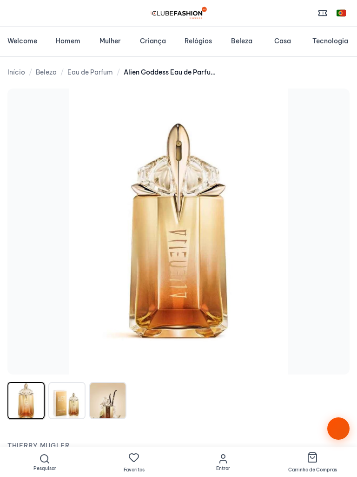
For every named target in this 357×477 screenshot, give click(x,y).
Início (16, 72)
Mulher (110, 41)
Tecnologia (330, 41)
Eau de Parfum (90, 72)
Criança (153, 41)
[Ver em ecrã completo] (333, 105)
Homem (68, 41)
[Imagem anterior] (24, 231)
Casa (282, 41)
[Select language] (341, 13)
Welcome (22, 41)
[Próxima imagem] (333, 231)
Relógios (198, 41)
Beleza (241, 41)
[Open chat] (338, 428)
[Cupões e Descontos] (322, 13)
